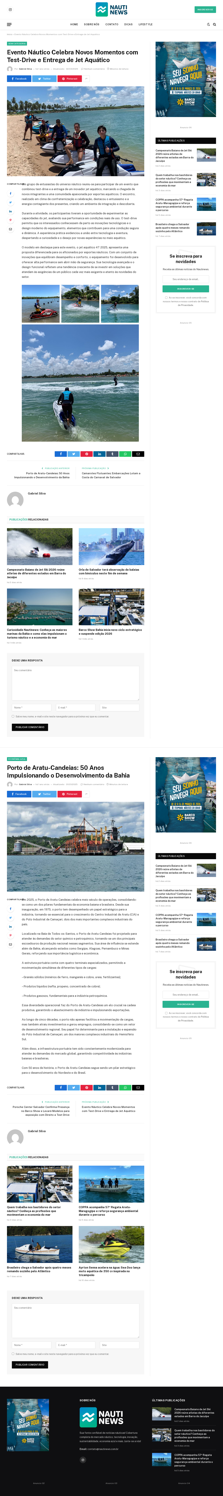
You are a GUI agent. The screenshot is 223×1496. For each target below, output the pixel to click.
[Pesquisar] (214, 24)
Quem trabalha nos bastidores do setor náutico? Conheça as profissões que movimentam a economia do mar (174, 180)
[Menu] (9, 24)
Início (9, 34)
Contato (111, 24)
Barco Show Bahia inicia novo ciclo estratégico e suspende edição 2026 (110, 631)
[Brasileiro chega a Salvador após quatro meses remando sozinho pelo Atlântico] (206, 228)
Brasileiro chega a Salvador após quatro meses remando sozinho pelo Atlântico (173, 228)
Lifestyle (146, 24)
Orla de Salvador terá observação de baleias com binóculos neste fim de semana (109, 571)
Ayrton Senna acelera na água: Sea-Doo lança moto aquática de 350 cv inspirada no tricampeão (109, 1271)
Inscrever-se (205, 9)
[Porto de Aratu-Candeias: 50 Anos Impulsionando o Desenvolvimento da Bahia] (75, 847)
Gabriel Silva (25, 69)
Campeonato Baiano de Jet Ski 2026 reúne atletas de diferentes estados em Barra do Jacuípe (36, 573)
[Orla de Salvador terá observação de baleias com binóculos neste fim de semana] (111, 546)
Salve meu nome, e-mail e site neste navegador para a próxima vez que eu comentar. (62, 716)
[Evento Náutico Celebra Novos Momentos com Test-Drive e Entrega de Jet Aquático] (75, 131)
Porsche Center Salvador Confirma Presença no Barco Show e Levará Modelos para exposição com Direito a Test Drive (41, 1110)
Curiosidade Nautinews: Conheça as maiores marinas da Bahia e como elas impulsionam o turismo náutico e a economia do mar (37, 633)
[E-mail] (10, 229)
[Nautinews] (111, 9)
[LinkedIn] (10, 211)
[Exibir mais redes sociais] (86, 78)
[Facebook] (10, 193)
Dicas (128, 24)
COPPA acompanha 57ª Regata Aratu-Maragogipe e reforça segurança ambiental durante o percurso (174, 205)
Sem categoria (17, 44)
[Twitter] (10, 202)
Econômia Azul (17, 759)
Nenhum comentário (94, 69)
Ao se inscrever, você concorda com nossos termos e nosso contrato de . (186, 301)
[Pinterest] (10, 220)
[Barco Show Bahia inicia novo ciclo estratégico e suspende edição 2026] (111, 606)
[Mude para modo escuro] (208, 24)
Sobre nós (91, 24)
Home (74, 24)
